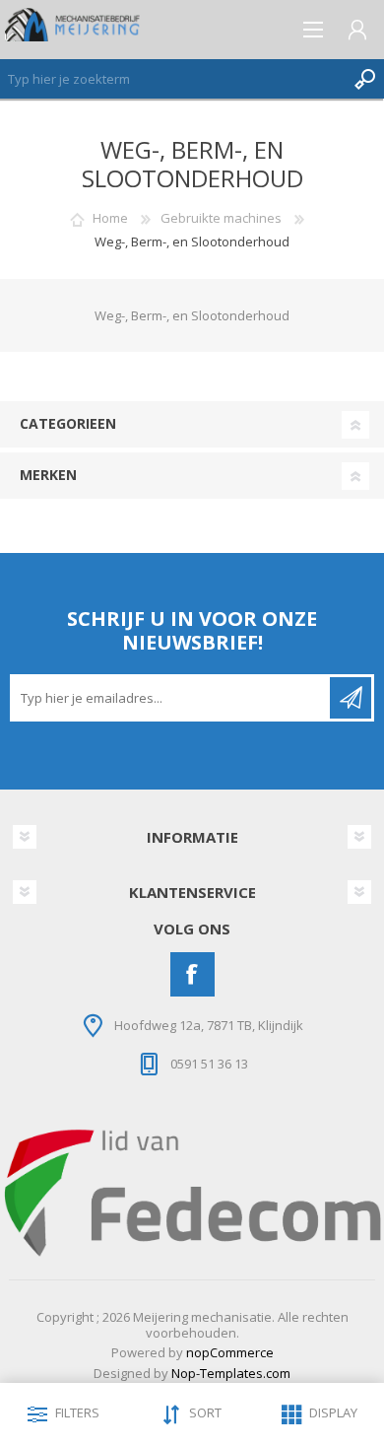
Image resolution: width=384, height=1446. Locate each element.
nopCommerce (230, 1352)
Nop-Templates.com (230, 1373)
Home (110, 218)
